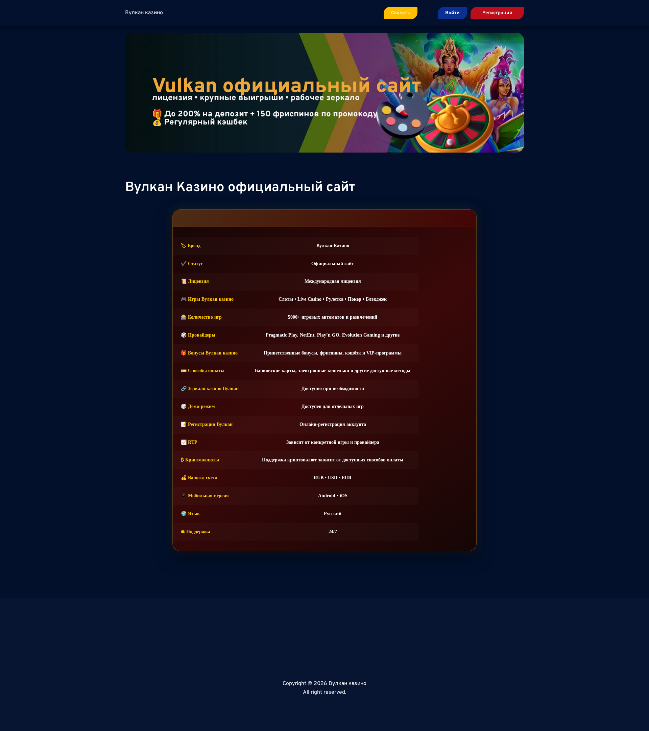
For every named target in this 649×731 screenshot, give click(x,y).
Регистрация (497, 13)
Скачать (400, 13)
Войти (452, 13)
